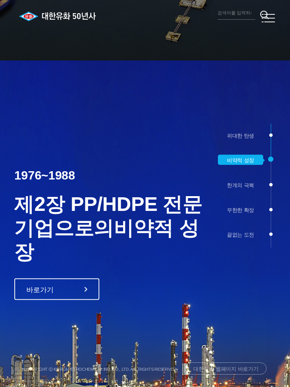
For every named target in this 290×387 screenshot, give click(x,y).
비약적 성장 (240, 161)
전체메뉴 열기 (268, 18)
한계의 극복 (240, 185)
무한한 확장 (240, 210)
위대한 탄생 (240, 136)
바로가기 (39, 229)
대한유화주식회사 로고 (51, 16)
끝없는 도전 (240, 235)
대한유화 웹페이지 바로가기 (225, 369)
